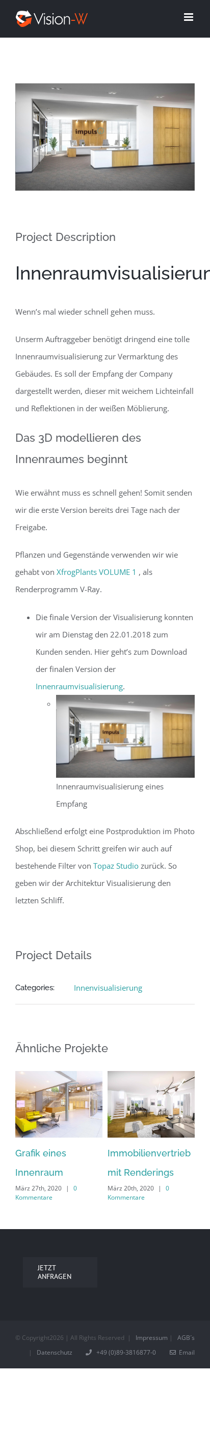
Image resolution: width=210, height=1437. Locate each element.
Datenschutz (54, 1352)
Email (185, 1352)
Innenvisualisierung (108, 988)
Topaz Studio (116, 866)
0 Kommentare (46, 1193)
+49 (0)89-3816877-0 (125, 1352)
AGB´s (186, 1337)
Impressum (152, 1337)
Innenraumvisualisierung (79, 686)
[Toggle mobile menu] (189, 17)
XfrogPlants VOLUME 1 (97, 572)
